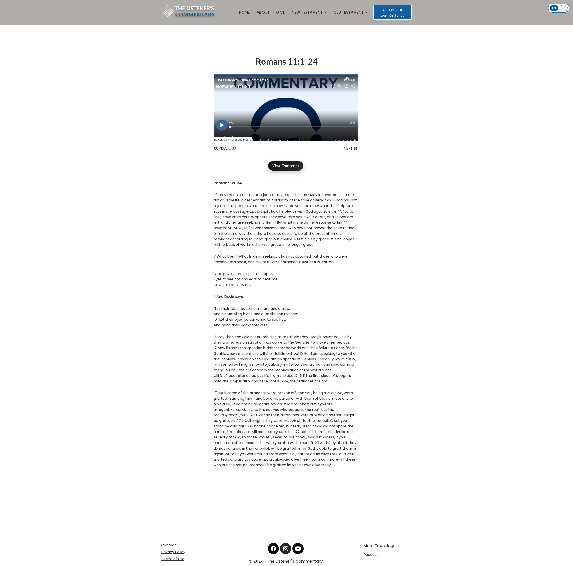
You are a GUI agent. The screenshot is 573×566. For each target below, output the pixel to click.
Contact (168, 545)
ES (563, 8)
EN (554, 8)
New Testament (307, 12)
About (263, 12)
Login (385, 15)
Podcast (370, 554)
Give (280, 12)
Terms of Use (172, 559)
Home (244, 12)
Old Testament (348, 12)
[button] (309, 12)
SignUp (399, 15)
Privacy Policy (173, 552)
